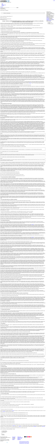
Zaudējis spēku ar (50, 22)
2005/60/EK (34, 426)
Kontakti (13, 439)
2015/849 (14, 425)
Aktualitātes (13, 437)
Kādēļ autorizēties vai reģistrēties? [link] (4, 10)
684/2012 (20, 426)
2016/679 (32, 224)
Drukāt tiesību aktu (4, 432)
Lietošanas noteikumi (20, 437)
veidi (2, 3)
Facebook (3, 434)
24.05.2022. (47, 18)
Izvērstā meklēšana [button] (2, 8)
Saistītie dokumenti (48, 21)
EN (54, 0)
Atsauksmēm (13, 438)
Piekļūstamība (19, 439)
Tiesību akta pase (48, 11)
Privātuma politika (20, 438)
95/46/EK (4, 411)
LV (53, 0)
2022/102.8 (50, 20)
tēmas (2, 4)
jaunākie (3, 5)
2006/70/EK (43, 426)
